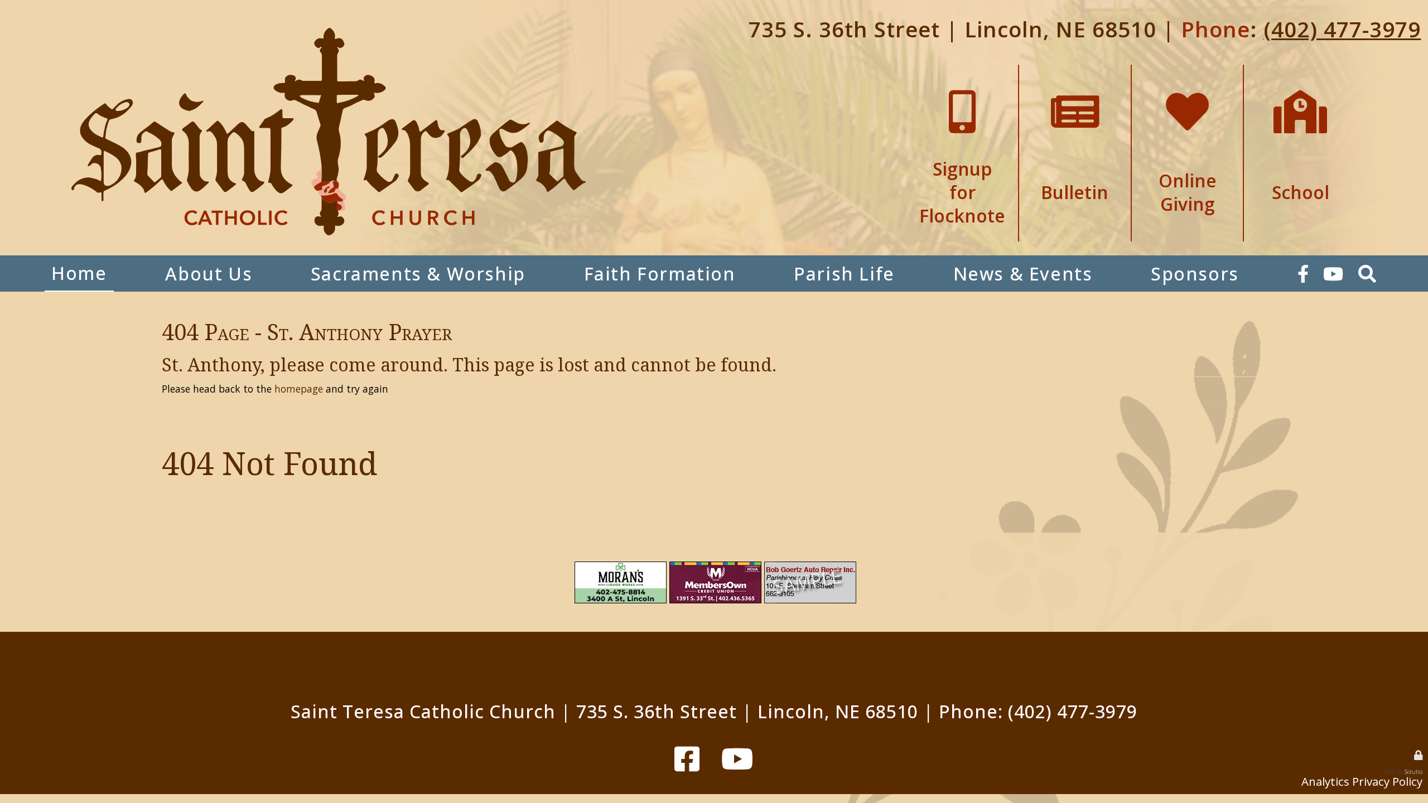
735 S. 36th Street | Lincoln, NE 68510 (952, 28)
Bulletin (1075, 70)
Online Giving (1187, 70)
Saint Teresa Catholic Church (423, 711)
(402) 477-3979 (1342, 28)
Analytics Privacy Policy (1361, 781)
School (1300, 70)
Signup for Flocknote (962, 70)
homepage (298, 388)
